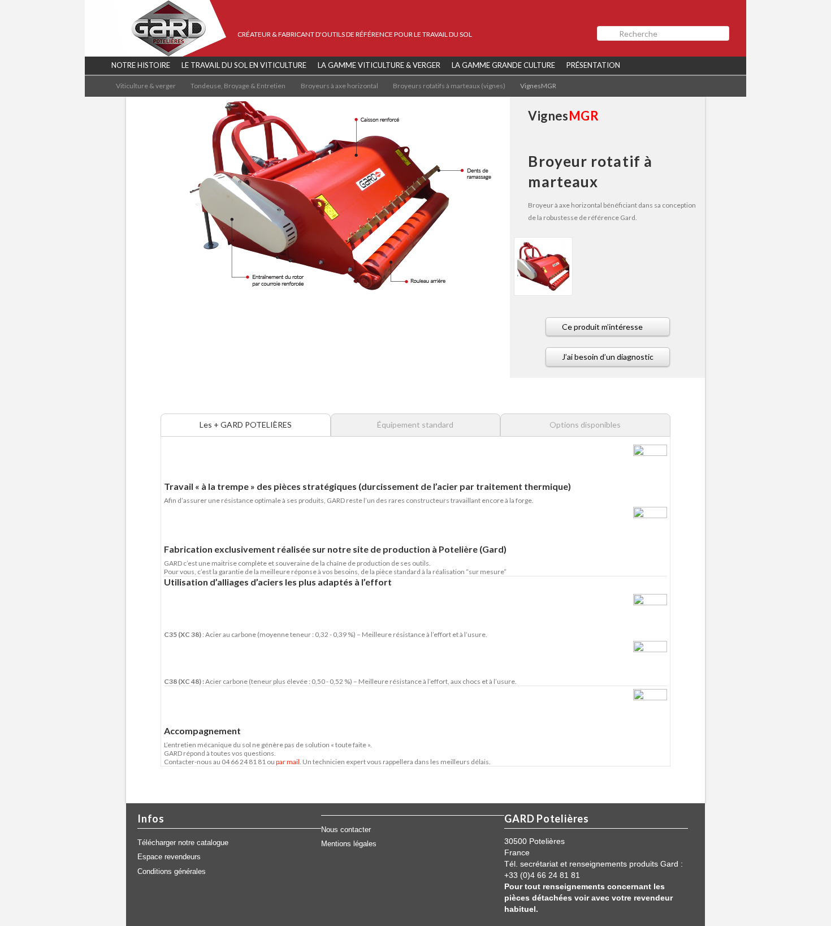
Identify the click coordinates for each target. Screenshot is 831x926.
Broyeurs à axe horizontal (339, 85)
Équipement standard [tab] (415, 424)
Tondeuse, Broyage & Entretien (238, 85)
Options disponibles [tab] (585, 424)
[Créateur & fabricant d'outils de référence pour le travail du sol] (155, 28)
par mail (288, 761)
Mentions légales (348, 844)
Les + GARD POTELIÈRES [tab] (246, 424)
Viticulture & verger (146, 85)
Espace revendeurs (169, 857)
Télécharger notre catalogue (182, 843)
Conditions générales (171, 872)
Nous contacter (346, 830)
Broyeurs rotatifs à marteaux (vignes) (449, 85)
